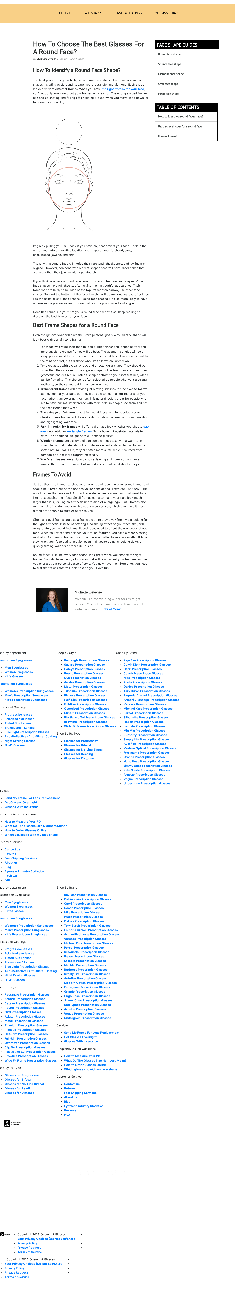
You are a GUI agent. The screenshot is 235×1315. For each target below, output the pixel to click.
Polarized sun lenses (19, 719)
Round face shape (169, 54)
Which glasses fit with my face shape (31, 834)
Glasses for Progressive (81, 741)
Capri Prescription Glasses (143, 669)
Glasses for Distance (79, 758)
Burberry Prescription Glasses (145, 735)
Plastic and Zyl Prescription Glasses (89, 717)
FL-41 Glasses (15, 745)
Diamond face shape (171, 74)
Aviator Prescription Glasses (84, 682)
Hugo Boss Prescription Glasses (147, 761)
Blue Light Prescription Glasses (27, 732)
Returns (10, 854)
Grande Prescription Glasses (144, 757)
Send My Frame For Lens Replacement (32, 798)
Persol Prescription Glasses (143, 713)
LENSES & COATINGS (128, 13)
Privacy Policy (27, 1243)
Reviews (11, 876)
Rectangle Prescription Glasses (86, 660)
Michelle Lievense (46, 59)
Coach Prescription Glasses (143, 673)
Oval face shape (168, 84)
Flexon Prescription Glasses (144, 722)
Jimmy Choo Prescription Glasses (148, 766)
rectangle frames (79, 431)
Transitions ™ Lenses (20, 727)
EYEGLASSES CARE (166, 13)
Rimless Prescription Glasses (85, 695)
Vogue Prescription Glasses (143, 779)
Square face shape (169, 64)
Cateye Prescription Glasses (84, 669)
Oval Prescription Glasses (82, 678)
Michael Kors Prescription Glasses (148, 708)
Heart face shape (168, 93)
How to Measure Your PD (23, 821)
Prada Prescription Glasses (143, 682)
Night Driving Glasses (20, 741)
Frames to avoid (168, 136)
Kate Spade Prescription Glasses (147, 770)
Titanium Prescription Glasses (85, 691)
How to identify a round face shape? (180, 116)
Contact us (12, 849)
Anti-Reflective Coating (31, 736)
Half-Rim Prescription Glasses (85, 700)
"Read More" (112, 609)
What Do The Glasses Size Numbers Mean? (36, 826)
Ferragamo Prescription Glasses (147, 752)
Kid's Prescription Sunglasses (26, 700)
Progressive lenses (18, 714)
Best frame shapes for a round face (180, 126)
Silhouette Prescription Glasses (146, 717)
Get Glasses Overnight (21, 802)
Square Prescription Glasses (84, 664)
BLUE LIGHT (64, 13)
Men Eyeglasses (16, 667)
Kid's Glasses (14, 676)
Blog (8, 867)
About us (11, 862)
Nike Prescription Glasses (142, 678)
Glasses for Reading (78, 754)
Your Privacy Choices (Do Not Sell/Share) (47, 1239)
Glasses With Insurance (22, 807)
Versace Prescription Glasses (145, 704)
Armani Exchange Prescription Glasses (151, 700)
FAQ (7, 880)
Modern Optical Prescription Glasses (150, 748)
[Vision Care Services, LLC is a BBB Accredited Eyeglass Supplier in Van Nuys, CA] (13, 1124)
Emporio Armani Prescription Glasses (150, 695)
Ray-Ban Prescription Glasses (145, 660)
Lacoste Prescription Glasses (144, 726)
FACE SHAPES (93, 13)
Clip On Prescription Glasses (84, 713)
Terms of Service (29, 1252)
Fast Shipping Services (21, 858)
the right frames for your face (123, 89)
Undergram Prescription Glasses (147, 783)
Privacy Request (29, 1247)
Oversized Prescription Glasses (86, 708)
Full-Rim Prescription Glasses (85, 704)
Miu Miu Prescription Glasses (144, 730)
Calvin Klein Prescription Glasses (147, 664)
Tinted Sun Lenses (18, 723)
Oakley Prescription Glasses (144, 686)
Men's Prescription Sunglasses (27, 695)
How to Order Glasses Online (25, 830)
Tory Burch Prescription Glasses (147, 691)
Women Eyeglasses (19, 672)
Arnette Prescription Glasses (144, 774)
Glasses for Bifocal (77, 745)
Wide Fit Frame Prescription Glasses (90, 726)
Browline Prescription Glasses (85, 722)
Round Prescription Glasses (84, 673)
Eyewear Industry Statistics (24, 871)
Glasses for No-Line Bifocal (83, 749)
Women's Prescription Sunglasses (29, 691)
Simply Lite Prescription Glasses (147, 739)
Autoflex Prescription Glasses (145, 744)
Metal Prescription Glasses (83, 686)
